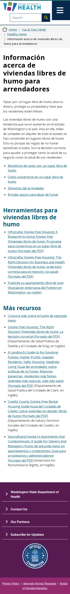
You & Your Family (34, 29)
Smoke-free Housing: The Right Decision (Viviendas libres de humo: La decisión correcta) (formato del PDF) (35, 332)
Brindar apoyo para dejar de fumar (33, 194)
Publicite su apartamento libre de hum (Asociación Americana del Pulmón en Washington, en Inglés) (36, 287)
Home (13, 29)
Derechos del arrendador (26, 188)
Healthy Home (17, 34)
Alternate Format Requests (39, 583)
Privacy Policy (10, 583)
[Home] (28, 6)
